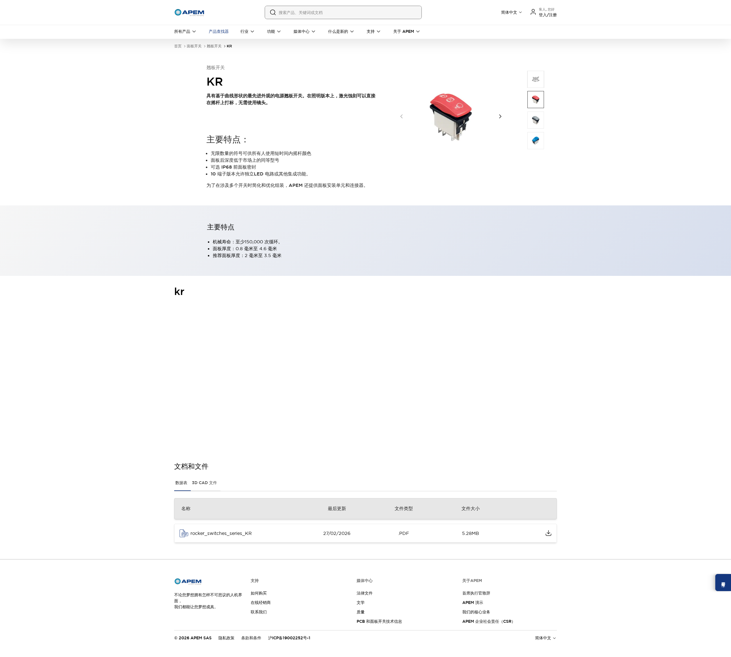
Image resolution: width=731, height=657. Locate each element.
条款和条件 (251, 637)
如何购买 (259, 593)
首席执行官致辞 (476, 593)
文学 (361, 602)
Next (500, 116)
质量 (361, 611)
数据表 (181, 482)
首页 (178, 46)
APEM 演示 (472, 602)
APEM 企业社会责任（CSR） (488, 621)
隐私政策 (226, 637)
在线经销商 (261, 602)
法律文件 (365, 593)
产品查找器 (219, 31)
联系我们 (259, 611)
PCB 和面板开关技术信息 (379, 621)
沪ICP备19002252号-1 (289, 637)
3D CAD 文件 (204, 482)
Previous (401, 116)
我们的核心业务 (476, 611)
